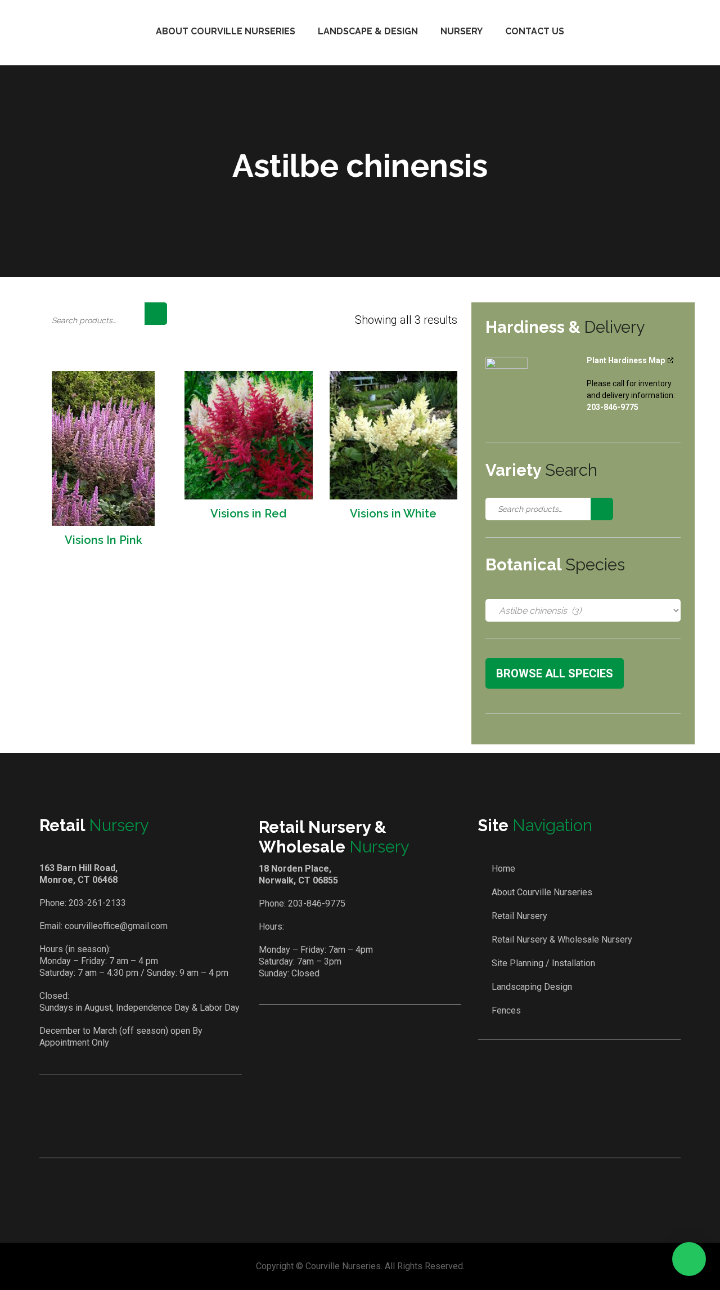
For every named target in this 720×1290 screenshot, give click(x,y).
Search (156, 313)
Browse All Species (554, 673)
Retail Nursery (519, 915)
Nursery (461, 31)
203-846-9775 (316, 903)
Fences (506, 1010)
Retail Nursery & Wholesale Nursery (562, 939)
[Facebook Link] (345, 1126)
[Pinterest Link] (377, 1126)
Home (503, 868)
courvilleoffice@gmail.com (116, 926)
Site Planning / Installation (543, 963)
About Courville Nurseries (225, 31)
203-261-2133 (97, 903)
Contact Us (534, 31)
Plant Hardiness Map (626, 360)
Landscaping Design (532, 986)
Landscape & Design (368, 31)
